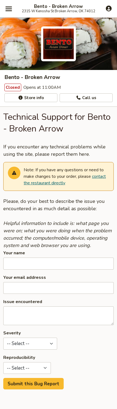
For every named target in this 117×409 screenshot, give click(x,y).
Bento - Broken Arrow (58, 6)
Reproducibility (19, 358)
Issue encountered (22, 302)
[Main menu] (8, 8)
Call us (88, 97)
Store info (33, 97)
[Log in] (109, 8)
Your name (14, 253)
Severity (12, 333)
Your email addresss (24, 277)
